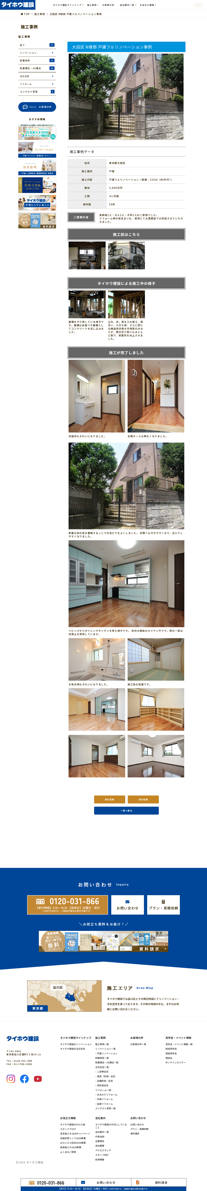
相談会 (168, 1057)
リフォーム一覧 (103, 1090)
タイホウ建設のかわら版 (72, 1124)
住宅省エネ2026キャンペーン (75, 1133)
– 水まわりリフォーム (106, 1094)
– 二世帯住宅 (101, 1071)
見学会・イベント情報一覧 (179, 1044)
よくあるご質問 (68, 1151)
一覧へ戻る (126, 810)
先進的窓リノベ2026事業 (73, 1138)
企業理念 (99, 1141)
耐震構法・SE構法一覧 (106, 1062)
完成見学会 (171, 1048)
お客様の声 (108, 4)
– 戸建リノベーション (106, 1053)
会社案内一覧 (102, 1131)
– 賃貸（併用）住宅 (105, 1076)
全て (36, 45)
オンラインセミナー (175, 1062)
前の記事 (109, 799)
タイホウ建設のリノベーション (76, 1044)
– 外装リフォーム (104, 1099)
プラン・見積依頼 (139, 1129)
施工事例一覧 (102, 1044)
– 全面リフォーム (104, 1103)
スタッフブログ (68, 1129)
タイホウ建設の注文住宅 (72, 1048)
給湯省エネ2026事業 (70, 1147)
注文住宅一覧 (102, 1067)
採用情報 (99, 1159)
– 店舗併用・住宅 (104, 1080)
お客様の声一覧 (138, 1044)
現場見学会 (171, 1053)
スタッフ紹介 (102, 1154)
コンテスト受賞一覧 (105, 1108)
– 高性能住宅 (101, 1085)
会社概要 (99, 1145)
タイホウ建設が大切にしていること (111, 1126)
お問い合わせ (137, 1124)
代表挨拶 (99, 1136)
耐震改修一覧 (102, 1057)
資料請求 (134, 1133)
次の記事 (143, 799)
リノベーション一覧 (105, 1048)
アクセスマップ (103, 1150)
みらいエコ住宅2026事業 (73, 1142)
